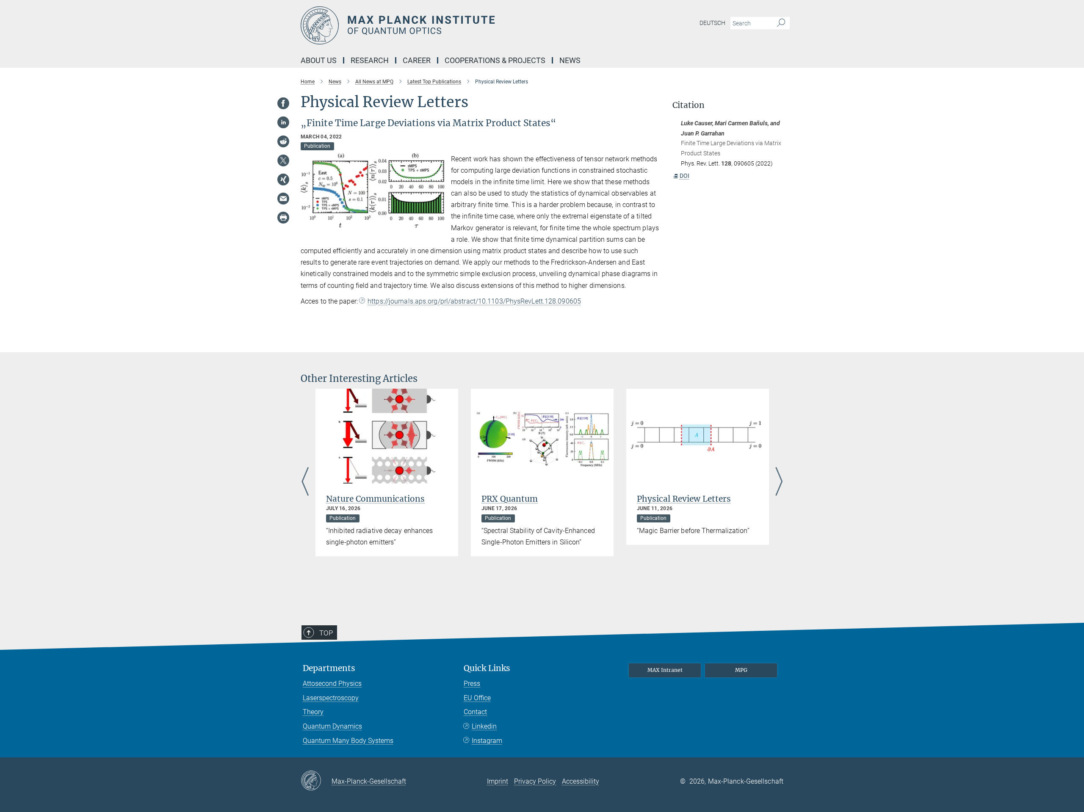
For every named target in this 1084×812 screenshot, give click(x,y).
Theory (313, 712)
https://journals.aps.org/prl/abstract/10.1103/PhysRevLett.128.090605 (474, 301)
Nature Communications (375, 499)
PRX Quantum (509, 499)
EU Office (477, 698)
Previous (305, 482)
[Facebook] (283, 103)
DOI (684, 175)
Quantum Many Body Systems (348, 741)
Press (472, 683)
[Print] (283, 217)
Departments (329, 668)
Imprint (497, 781)
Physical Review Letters (684, 499)
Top (326, 633)
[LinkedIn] (283, 122)
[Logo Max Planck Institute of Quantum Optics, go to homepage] (459, 25)
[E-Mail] (283, 198)
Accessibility (580, 781)
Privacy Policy (535, 781)
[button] (436, 221)
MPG (741, 670)
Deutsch (712, 22)
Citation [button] (688, 105)
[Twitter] (283, 160)
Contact (475, 712)
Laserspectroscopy (331, 698)
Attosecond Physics (332, 683)
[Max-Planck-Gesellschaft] (316, 781)
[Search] (781, 23)
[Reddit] (283, 141)
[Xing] (283, 179)
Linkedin (484, 726)
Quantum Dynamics (332, 726)
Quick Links (487, 668)
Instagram (487, 741)
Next (778, 482)
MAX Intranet (665, 670)
